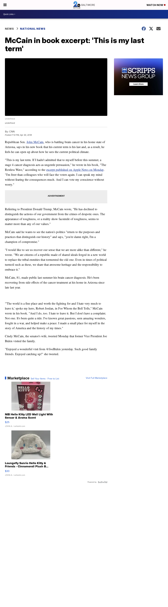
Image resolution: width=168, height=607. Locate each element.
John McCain (35, 142)
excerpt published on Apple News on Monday (75, 170)
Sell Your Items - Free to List (45, 379)
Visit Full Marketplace (96, 378)
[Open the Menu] (5, 5)
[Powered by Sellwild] (102, 482)
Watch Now (155, 5)
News (9, 28)
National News (32, 28)
